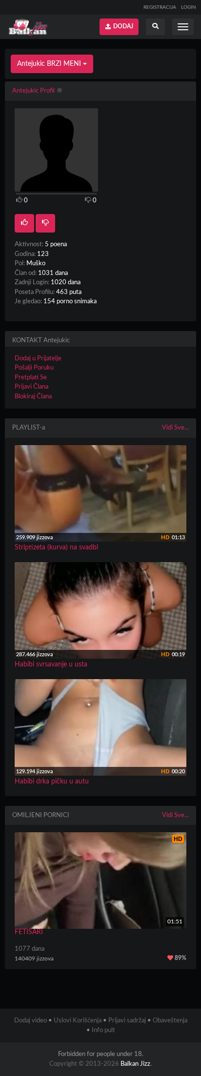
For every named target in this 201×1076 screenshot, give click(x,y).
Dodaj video (30, 1020)
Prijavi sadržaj (127, 1020)
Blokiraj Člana (33, 396)
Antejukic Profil (33, 91)
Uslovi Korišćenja (77, 1020)
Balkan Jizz (135, 1064)
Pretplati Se (31, 377)
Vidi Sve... (175, 428)
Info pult (103, 1030)
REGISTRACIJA (159, 7)
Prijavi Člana (31, 387)
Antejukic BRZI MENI (50, 63)
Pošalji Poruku (34, 368)
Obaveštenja (170, 1020)
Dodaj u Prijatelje (38, 358)
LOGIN (188, 7)
